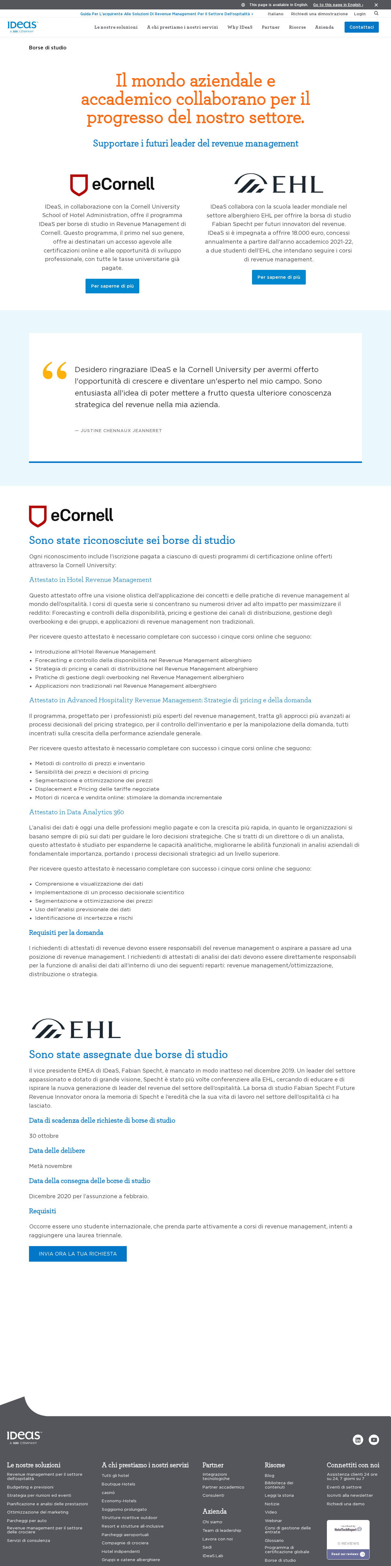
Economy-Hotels (119, 1501)
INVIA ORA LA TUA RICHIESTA (78, 1253)
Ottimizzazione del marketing (37, 1512)
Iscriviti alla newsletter (350, 1495)
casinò (108, 1493)
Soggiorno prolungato (124, 1509)
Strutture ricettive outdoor (129, 1518)
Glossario (274, 1541)
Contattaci (361, 27)
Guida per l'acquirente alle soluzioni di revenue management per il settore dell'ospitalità (165, 14)
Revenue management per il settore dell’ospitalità (44, 1476)
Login (360, 14)
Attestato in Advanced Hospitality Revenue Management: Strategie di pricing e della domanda (170, 700)
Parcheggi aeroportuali (125, 1535)
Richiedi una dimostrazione (319, 14)
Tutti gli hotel (115, 1476)
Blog (269, 1476)
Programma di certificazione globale (287, 1550)
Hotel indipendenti (121, 1551)
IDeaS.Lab (213, 1556)
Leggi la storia (279, 1495)
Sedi (207, 1547)
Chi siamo (212, 1522)
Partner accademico (223, 1487)
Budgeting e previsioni (30, 1487)
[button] (358, 1440)
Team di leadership (222, 1530)
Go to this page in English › (338, 5)
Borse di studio (280, 1560)
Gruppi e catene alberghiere (131, 1560)
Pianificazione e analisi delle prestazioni (47, 1504)
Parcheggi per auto (27, 1521)
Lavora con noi (218, 1539)
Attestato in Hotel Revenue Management (90, 579)
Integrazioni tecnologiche (216, 1476)
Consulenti (213, 1495)
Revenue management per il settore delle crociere (44, 1530)
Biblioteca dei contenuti (279, 1485)
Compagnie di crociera (125, 1543)
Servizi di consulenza (28, 1541)
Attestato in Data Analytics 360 (76, 812)
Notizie (272, 1504)
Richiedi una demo (346, 1504)
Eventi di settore (344, 1487)
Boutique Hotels (118, 1484)
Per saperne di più (112, 285)
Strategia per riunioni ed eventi (39, 1495)
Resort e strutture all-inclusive (133, 1526)
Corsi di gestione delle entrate (288, 1530)
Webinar (273, 1521)
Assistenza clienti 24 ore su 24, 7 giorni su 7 (352, 1476)
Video (271, 1512)
